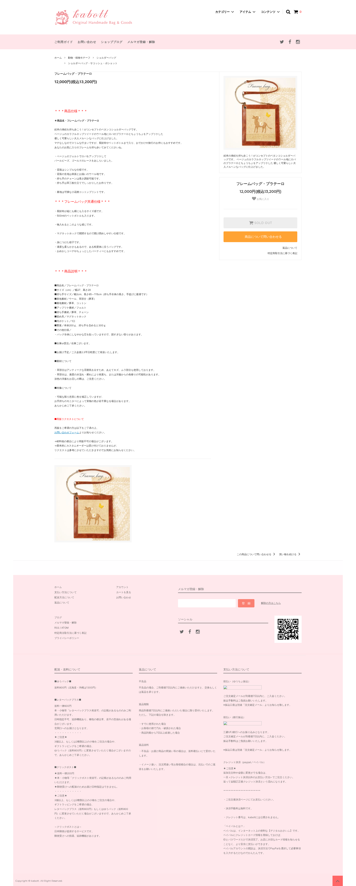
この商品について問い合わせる (254, 554)
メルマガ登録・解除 (141, 42)
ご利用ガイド (63, 42)
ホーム (58, 57)
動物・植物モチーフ (79, 57)
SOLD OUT (262, 223)
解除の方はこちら (271, 602)
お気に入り (262, 199)
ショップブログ (112, 42)
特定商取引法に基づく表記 (282, 253)
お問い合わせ (87, 42)
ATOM (65, 627)
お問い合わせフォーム (66, 432)
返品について (289, 247)
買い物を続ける (288, 554)
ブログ (58, 617)
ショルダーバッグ (106, 57)
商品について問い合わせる (263, 237)
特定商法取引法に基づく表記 (70, 632)
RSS (56, 627)
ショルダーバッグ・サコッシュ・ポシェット (92, 63)
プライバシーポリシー (66, 638)
